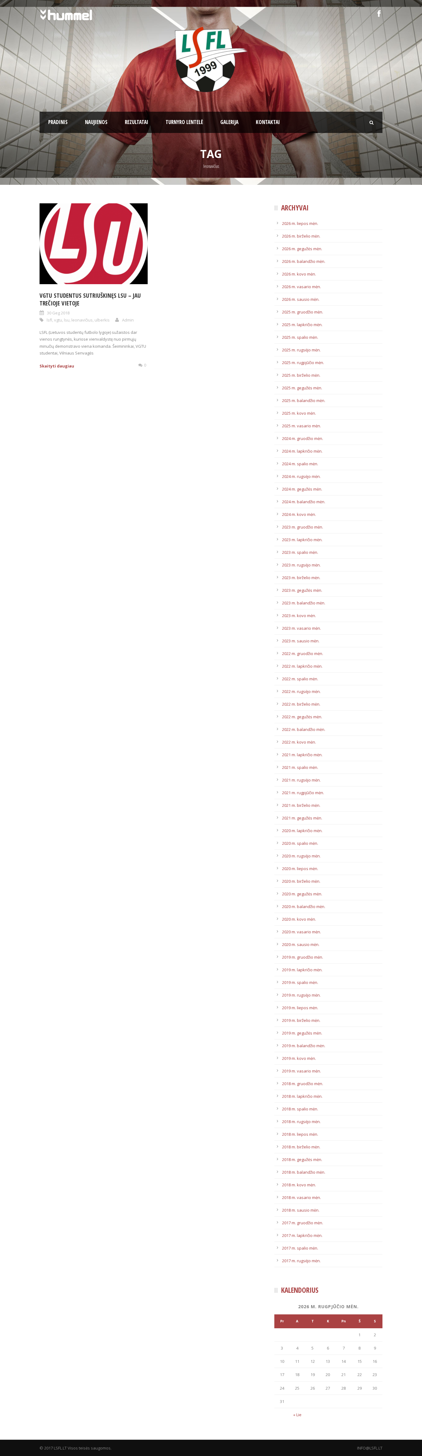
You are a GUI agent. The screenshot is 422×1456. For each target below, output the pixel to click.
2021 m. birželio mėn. (301, 805)
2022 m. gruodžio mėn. (302, 653)
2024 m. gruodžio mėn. (302, 438)
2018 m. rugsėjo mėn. (301, 1121)
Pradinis (58, 122)
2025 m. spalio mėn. (300, 337)
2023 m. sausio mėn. (300, 641)
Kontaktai (268, 122)
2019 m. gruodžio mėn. (302, 957)
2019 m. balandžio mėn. (303, 1045)
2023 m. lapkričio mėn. (302, 539)
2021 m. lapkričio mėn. (302, 754)
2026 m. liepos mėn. (300, 223)
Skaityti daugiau (57, 366)
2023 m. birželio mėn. (301, 577)
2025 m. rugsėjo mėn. (301, 350)
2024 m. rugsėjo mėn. (301, 476)
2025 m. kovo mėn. (299, 413)
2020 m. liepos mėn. (300, 868)
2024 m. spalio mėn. (300, 464)
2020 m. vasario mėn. (301, 932)
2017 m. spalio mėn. (300, 1248)
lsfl (49, 320)
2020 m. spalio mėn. (300, 843)
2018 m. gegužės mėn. (302, 1159)
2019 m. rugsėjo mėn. (301, 995)
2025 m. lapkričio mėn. (302, 324)
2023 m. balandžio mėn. (303, 603)
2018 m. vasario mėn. (301, 1197)
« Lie (297, 1414)
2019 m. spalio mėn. (300, 982)
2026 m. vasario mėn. (301, 286)
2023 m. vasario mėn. (301, 628)
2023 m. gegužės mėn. (302, 590)
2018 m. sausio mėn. (300, 1210)
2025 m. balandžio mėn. (303, 400)
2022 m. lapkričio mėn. (302, 666)
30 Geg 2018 (58, 313)
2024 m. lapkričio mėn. (302, 451)
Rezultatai (136, 122)
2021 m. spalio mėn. (300, 767)
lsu (67, 320)
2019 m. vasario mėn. (301, 1071)
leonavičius (82, 320)
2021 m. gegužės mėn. (302, 818)
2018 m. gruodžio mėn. (302, 1083)
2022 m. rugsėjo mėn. (301, 691)
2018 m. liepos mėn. (300, 1134)
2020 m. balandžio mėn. (303, 906)
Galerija (229, 122)
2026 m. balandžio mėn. (303, 261)
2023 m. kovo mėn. (299, 615)
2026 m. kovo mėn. (299, 274)
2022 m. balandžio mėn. (303, 729)
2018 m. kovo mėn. (299, 1185)
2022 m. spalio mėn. (300, 679)
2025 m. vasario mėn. (301, 426)
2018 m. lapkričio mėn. (302, 1096)
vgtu (58, 320)
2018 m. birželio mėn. (301, 1147)
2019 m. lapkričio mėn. (302, 970)
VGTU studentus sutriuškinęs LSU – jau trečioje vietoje (90, 299)
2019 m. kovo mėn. (299, 1058)
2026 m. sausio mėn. (300, 299)
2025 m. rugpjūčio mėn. (303, 362)
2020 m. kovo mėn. (299, 919)
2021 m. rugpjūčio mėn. (303, 792)
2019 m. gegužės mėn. (302, 1033)
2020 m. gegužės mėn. (302, 894)
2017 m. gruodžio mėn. (302, 1223)
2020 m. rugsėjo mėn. (301, 856)
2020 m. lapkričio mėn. (302, 830)
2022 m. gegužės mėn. (302, 717)
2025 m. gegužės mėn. (302, 388)
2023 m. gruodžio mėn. (302, 527)
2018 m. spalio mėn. (300, 1109)
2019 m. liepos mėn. (300, 1007)
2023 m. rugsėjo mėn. (301, 565)
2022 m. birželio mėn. (301, 704)
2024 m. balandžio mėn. (303, 501)
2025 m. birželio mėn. (301, 375)
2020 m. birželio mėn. (301, 881)
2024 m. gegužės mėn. (302, 489)
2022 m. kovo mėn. (299, 742)
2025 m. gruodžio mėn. (302, 312)
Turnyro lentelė (184, 122)
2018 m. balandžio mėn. (303, 1172)
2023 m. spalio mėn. (300, 552)
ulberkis (102, 320)
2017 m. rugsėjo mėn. (301, 1260)
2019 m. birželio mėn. (301, 1020)
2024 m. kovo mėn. (299, 514)
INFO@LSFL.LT (369, 1448)
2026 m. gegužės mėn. (302, 248)
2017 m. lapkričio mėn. (302, 1235)
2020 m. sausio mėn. (300, 944)
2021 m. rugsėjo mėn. (301, 780)
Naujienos (96, 122)
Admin (128, 320)
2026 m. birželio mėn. (301, 236)
